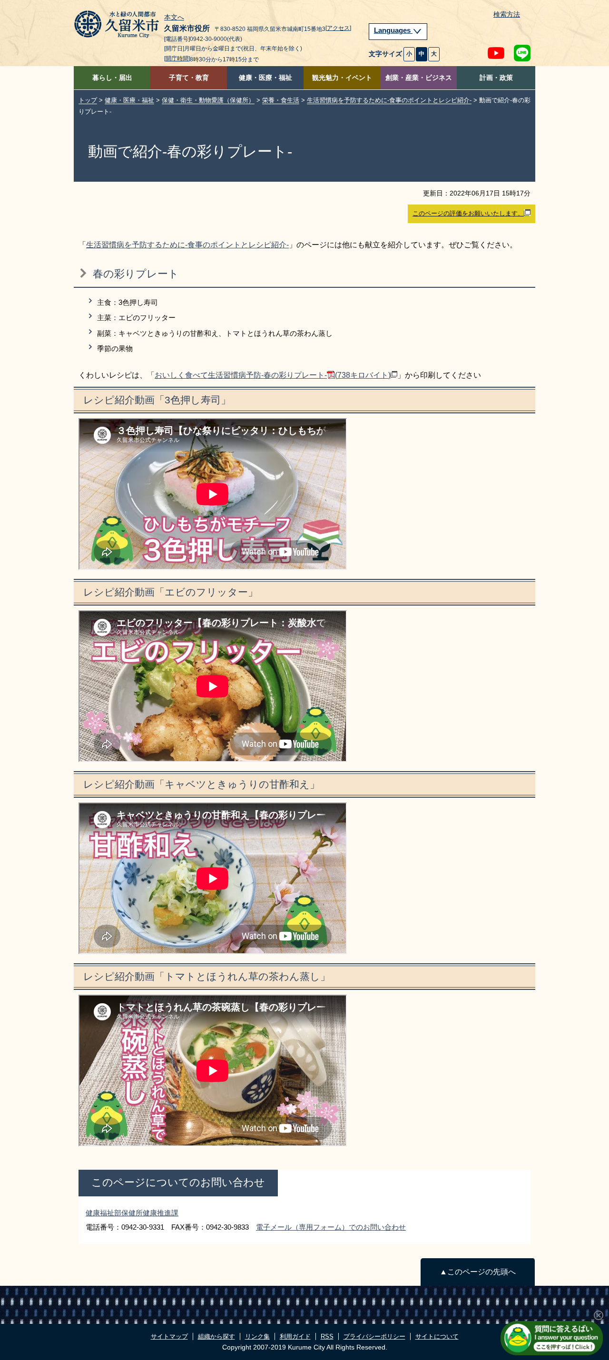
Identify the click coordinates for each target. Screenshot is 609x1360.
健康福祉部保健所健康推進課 (132, 1213)
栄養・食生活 (280, 100)
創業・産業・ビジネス (418, 77)
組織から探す (216, 1336)
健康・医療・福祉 (265, 77)
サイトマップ (169, 1336)
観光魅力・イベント (342, 77)
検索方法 (506, 14)
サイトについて (437, 1336)
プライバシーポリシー (374, 1336)
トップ (88, 100)
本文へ (174, 17)
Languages (393, 30)
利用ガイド (295, 1336)
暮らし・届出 (112, 77)
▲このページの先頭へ (478, 1272)
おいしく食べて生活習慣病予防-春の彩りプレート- (273, 375)
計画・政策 (496, 77)
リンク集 (257, 1336)
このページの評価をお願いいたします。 (468, 213)
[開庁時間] (177, 58)
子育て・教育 (189, 77)
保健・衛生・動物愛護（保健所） (208, 100)
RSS (327, 1336)
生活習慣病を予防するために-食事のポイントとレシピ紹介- (389, 100)
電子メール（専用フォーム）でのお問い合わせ (331, 1227)
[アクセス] (338, 28)
